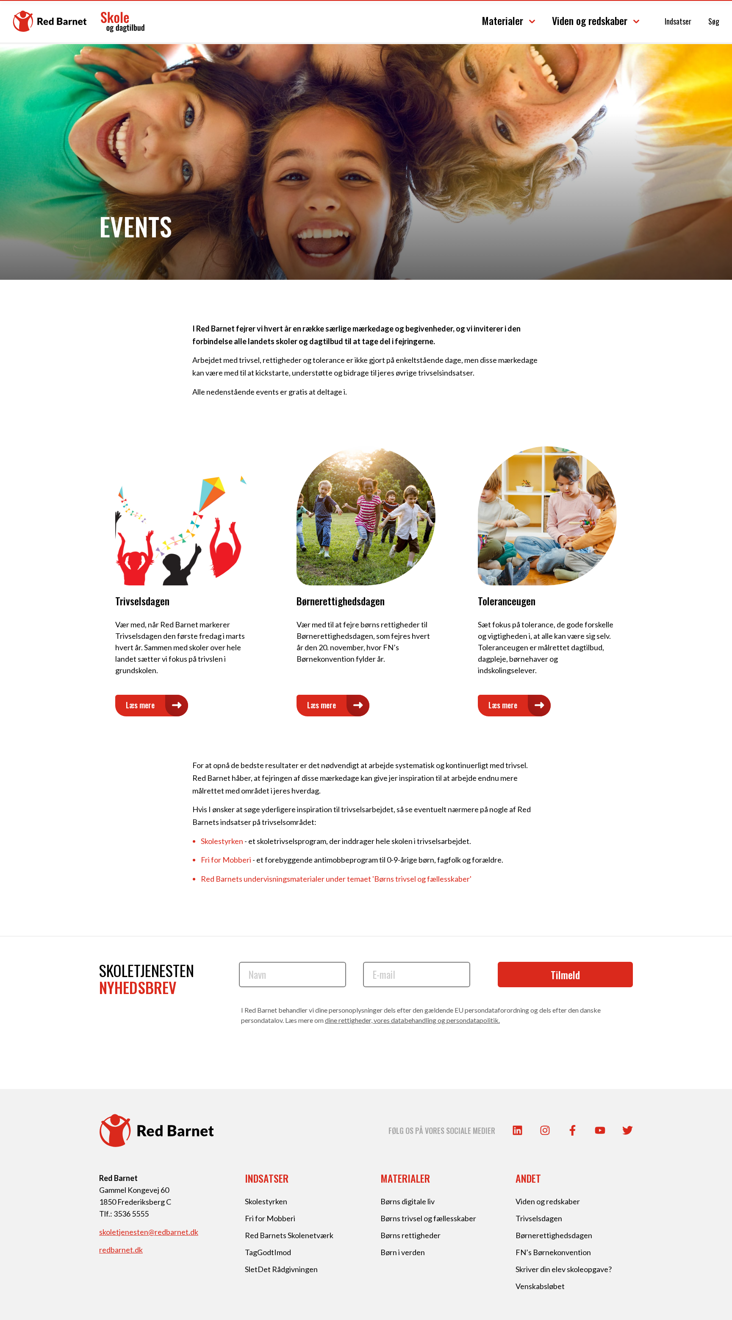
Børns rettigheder (410, 1235)
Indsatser (678, 21)
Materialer (502, 20)
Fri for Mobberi (226, 859)
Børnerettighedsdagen (554, 1235)
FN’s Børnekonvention (553, 1252)
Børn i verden (402, 1252)
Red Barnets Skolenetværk (289, 1235)
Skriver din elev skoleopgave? (564, 1269)
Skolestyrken (222, 841)
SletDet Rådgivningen (281, 1269)
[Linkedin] (517, 1130)
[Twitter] (627, 1130)
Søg (713, 21)
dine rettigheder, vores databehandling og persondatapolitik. (412, 1020)
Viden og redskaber (589, 20)
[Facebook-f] (572, 1130)
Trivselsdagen (539, 1218)
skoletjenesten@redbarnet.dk (148, 1231)
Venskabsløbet (540, 1286)
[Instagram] (545, 1130)
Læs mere (140, 704)
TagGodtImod (268, 1252)
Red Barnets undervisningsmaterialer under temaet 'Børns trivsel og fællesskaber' (336, 878)
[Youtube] (600, 1130)
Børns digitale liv (407, 1201)
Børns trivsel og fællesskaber (428, 1218)
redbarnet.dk (121, 1249)
